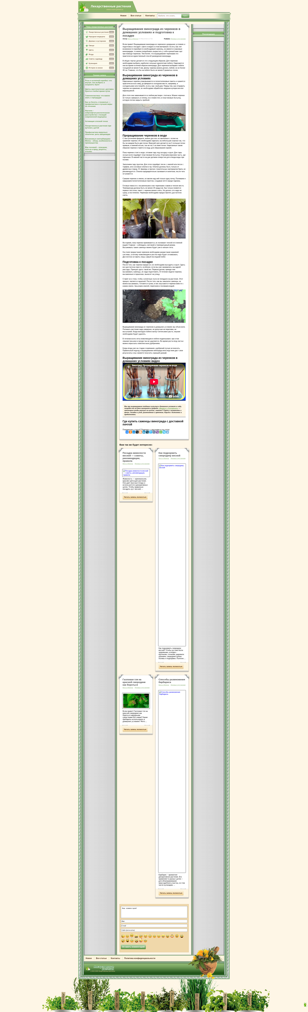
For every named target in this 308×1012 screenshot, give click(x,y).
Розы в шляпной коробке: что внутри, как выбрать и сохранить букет (98, 82)
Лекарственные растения (100, 32)
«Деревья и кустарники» (168, 408)
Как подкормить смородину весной (169, 454)
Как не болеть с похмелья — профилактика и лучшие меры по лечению (98, 104)
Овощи (101, 45)
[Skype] (164, 431)
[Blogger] (140, 431)
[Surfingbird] (150, 431)
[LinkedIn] (143, 431)
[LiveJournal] (147, 431)
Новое (123, 16)
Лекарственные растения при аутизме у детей (98, 127)
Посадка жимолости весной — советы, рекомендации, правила (134, 457)
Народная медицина (101, 36)
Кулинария (100, 63)
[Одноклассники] (130, 431)
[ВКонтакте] (127, 431)
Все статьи (136, 16)
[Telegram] (167, 431)
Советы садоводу (101, 59)
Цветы (101, 50)
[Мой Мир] (133, 431)
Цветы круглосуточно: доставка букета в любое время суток (99, 90)
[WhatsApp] (160, 431)
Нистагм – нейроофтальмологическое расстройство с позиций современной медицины (97, 114)
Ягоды (100, 54)
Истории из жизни (101, 68)
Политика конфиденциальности (139, 958)
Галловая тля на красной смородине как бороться (134, 682)
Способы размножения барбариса (172, 680)
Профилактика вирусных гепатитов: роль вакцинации (97, 133)
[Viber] (157, 431)
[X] (137, 431)
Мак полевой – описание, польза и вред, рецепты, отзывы (96, 149)
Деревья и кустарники (101, 41)
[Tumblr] (154, 431)
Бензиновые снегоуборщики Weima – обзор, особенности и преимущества (98, 141)
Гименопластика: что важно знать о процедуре (97, 97)
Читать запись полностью (135, 497)
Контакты (150, 16)
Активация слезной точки (96, 121)
